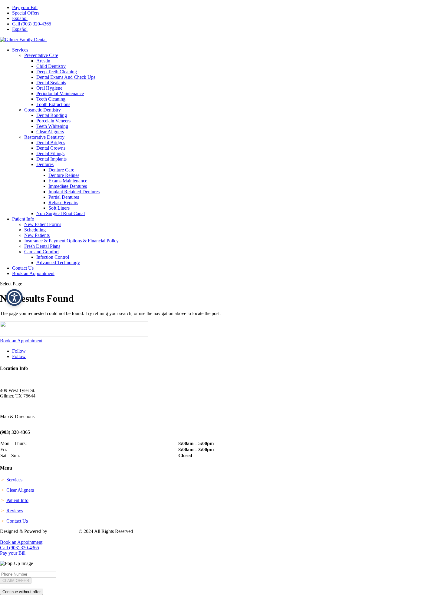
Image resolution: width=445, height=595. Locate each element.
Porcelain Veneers (53, 120)
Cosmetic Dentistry (42, 109)
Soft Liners (59, 208)
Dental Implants (51, 158)
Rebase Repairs (63, 202)
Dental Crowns (50, 148)
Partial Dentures (63, 197)
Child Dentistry (51, 66)
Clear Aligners (50, 131)
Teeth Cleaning (50, 98)
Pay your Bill (25, 7)
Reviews (14, 510)
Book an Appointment (33, 273)
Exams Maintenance (67, 180)
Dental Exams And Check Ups (65, 77)
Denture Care (61, 169)
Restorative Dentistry (44, 137)
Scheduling (35, 229)
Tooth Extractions (53, 104)
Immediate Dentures (67, 186)
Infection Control (52, 257)
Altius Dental (61, 531)
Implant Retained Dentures (74, 191)
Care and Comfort (41, 251)
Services (20, 49)
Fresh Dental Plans (42, 246)
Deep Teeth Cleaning (56, 71)
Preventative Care (41, 55)
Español (20, 18)
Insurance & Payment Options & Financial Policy (71, 240)
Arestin (43, 60)
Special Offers (25, 12)
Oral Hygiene (49, 88)
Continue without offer (21, 592)
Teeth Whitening (52, 126)
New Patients (37, 235)
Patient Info (23, 218)
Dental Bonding (51, 115)
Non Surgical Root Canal (60, 213)
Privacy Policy (14, 536)
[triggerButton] (14, 297)
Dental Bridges (50, 142)
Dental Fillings (50, 153)
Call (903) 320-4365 (31, 23)
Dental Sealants (51, 82)
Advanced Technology (58, 262)
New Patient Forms (42, 224)
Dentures (45, 164)
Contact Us (23, 268)
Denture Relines (63, 175)
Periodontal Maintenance (60, 93)
